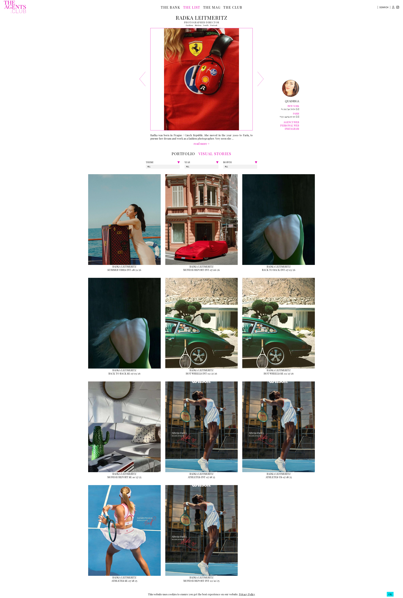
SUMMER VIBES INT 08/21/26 (124, 270)
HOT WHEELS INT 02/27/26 (201, 373)
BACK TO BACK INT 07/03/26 (278, 270)
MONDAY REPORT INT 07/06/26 (201, 270)
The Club (232, 7)
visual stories (215, 153)
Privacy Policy (247, 594)
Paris (296, 113)
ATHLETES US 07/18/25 (279, 477)
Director (212, 22)
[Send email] (297, 109)
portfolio (183, 153)
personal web (289, 125)
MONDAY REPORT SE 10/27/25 (124, 477)
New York (293, 106)
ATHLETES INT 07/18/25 (201, 477)
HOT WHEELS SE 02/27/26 (279, 373)
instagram (292, 128)
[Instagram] (397, 7)
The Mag (212, 7)
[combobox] (147, 167)
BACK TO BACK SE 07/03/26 (124, 373)
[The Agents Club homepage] (15, 7)
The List (191, 7)
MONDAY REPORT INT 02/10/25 (201, 580)
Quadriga (292, 101)
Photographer (194, 22)
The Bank (170, 7)
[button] (393, 7)
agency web (291, 122)
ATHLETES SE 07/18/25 (124, 580)
